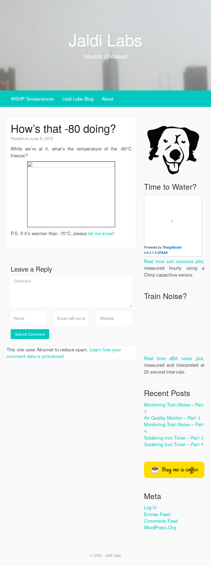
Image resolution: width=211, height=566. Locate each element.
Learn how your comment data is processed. (64, 352)
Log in (150, 507)
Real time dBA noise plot (173, 358)
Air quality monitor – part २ (172, 417)
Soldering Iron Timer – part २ (174, 437)
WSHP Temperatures (32, 98)
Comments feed (161, 520)
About (107, 98)
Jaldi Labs (105, 39)
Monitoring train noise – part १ (174, 427)
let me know (100, 233)
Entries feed (157, 514)
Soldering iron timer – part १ (174, 444)
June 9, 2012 (41, 138)
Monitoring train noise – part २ (174, 407)
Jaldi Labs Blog (77, 98)
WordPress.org (160, 527)
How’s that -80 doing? (63, 128)
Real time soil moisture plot (173, 261)
